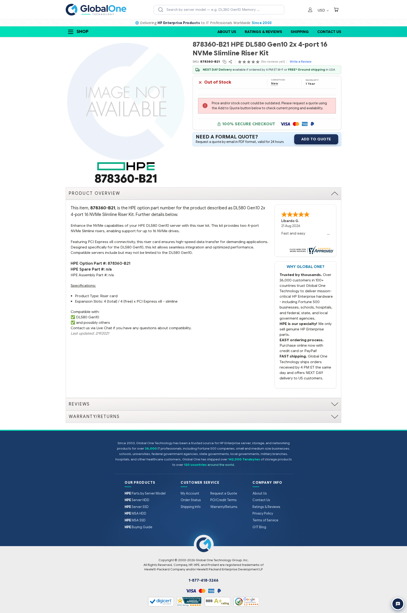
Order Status (191, 500)
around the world (221, 465)
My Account (190, 493)
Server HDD (137, 500)
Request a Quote (223, 493)
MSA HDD (135, 513)
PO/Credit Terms (223, 500)
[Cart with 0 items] (336, 10)
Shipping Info (191, 507)
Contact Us (329, 31)
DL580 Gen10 (87, 317)
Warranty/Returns (223, 507)
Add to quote (316, 139)
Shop (82, 31)
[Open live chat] (397, 603)
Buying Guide (138, 527)
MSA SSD (135, 520)
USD (322, 10)
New (274, 83)
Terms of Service (265, 520)
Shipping (300, 31)
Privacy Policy (262, 513)
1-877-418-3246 (203, 580)
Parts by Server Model (145, 493)
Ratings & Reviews (263, 31)
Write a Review (300, 62)
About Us (226, 31)
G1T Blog (259, 527)
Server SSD (137, 507)
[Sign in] (310, 10)
